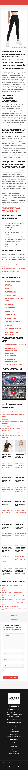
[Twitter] (12, 767)
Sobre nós (14, 746)
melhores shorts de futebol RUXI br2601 (12, 606)
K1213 (3, 257)
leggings (8, 285)
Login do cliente (14, 751)
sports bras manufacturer (11, 349)
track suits (9, 311)
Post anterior (14, 615)
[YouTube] (18, 767)
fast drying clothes (13, 329)
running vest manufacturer (11, 360)
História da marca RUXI (14, 711)
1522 (9, 259)
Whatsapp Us (14, 755)
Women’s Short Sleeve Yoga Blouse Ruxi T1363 (13, 263)
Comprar (14, 744)
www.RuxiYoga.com (13, 365)
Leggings (14, 726)
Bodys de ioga (10, 295)
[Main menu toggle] (25, 2)
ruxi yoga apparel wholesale (12, 333)
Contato (14, 748)
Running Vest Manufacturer (14, 719)
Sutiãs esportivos (12, 282)
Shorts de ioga (11, 292)
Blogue (15, 59)
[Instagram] (15, 767)
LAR (14, 742)
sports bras (10, 308)
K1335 (6, 257)
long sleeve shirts (12, 322)
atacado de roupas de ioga (14, 300)
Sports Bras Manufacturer (14, 712)
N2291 (6, 259)
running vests (10, 315)
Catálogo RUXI (14, 718)
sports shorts (11, 318)
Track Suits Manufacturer (14, 716)
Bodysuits (9, 325)
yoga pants (9, 304)
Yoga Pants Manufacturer (14, 709)
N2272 (14, 257)
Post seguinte (14, 619)
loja (24, 259)
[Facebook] (9, 767)
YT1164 (22, 257)
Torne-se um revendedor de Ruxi (14, 714)
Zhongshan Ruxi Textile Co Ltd (11, 209)
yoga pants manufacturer (15, 345)
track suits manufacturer (11, 355)
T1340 (17, 257)
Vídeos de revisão (14, 731)
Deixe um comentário (7, 59)
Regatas (8, 288)
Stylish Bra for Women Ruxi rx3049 (10, 271)
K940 (3, 259)
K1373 (10, 257)
